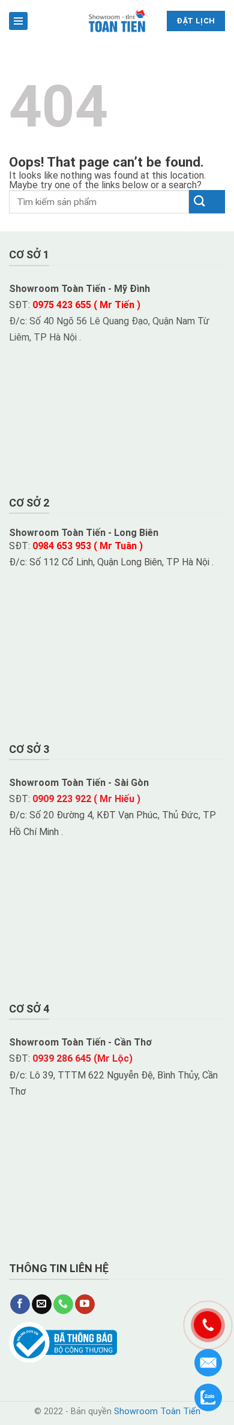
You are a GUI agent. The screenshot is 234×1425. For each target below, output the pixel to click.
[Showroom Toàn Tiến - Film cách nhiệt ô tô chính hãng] (117, 21)
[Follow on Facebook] (20, 1304)
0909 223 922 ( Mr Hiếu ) (86, 799)
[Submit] (207, 201)
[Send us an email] (42, 1304)
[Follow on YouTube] (85, 1304)
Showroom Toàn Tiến (157, 1411)
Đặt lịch (195, 20)
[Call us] (63, 1304)
